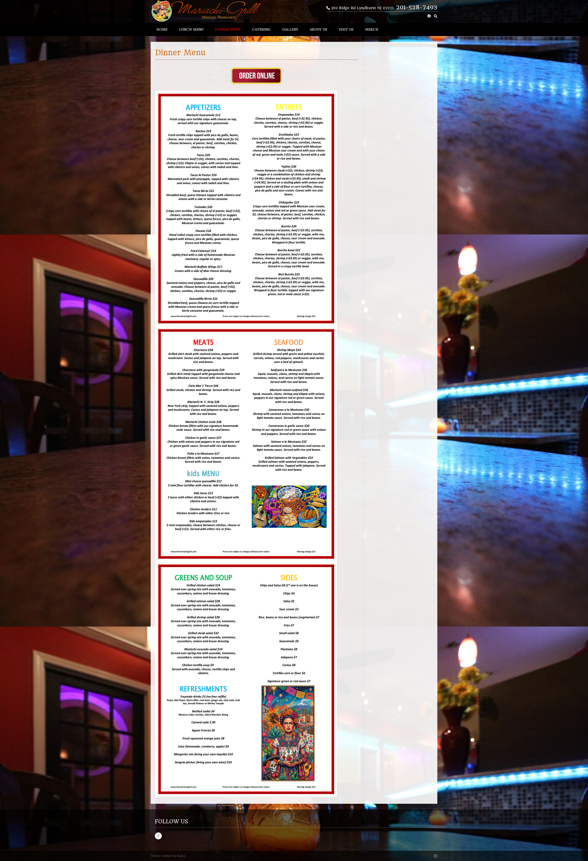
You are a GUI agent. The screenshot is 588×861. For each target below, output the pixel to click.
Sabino (167, 856)
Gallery (290, 29)
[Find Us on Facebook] (429, 16)
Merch (371, 29)
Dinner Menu (227, 29)
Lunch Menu (191, 29)
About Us (318, 29)
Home (161, 29)
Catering (261, 29)
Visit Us (346, 29)
